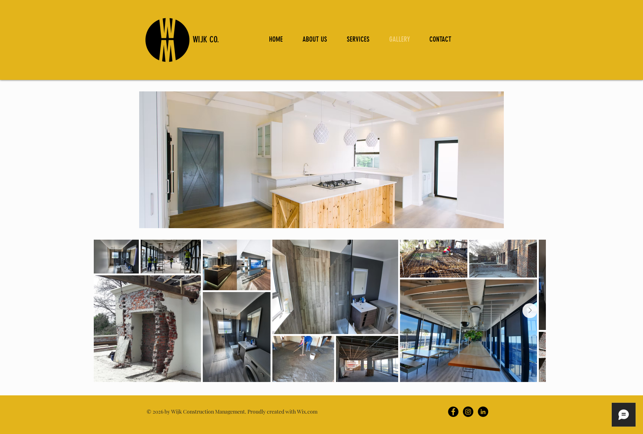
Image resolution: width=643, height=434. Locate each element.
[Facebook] (453, 412)
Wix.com (307, 411)
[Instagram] (468, 412)
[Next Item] (529, 310)
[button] (321, 159)
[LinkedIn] (483, 412)
